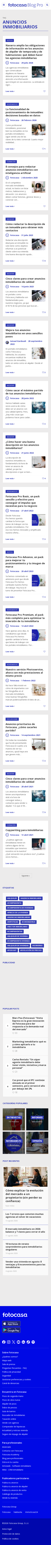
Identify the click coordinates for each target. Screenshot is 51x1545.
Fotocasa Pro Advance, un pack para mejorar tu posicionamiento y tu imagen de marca (25, 561)
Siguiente (25, 876)
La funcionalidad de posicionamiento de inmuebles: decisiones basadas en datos (24, 112)
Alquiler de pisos (9, 1403)
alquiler (13, 898)
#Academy (10, 219)
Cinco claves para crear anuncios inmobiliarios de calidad (25, 280)
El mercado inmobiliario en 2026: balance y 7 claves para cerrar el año (25, 1230)
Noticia (10, 40)
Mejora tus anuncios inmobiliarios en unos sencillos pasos (24, 333)
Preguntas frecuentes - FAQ (14, 1368)
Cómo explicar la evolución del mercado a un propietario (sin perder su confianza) (24, 1196)
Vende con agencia (10, 1422)
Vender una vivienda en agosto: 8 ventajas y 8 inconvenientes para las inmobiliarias (25, 1264)
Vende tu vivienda (10, 1498)
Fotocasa (14, 63)
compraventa (15, 903)
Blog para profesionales (12, 1458)
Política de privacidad (11, 1372)
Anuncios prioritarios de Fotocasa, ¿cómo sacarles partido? (21, 727)
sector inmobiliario (18, 927)
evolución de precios (31, 950)
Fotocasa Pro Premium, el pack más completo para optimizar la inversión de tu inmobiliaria (25, 618)
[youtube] (18, 1342)
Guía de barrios (9, 1411)
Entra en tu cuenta (10, 1462)
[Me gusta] (44, 91)
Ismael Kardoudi (18, 341)
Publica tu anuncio (10, 1482)
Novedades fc (12, 104)
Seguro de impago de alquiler (15, 1434)
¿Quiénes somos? (10, 1356)
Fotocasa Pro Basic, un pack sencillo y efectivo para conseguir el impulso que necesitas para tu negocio (23, 501)
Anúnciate (6, 1447)
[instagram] (8, 1342)
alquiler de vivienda (18, 936)
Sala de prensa (8, 1364)
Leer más (10, 91)
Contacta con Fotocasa (12, 1450)
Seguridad (6, 1375)
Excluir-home (12, 719)
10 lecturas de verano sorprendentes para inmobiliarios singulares (24, 1246)
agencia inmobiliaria (31, 898)
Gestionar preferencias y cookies (16, 1379)
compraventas (15, 931)
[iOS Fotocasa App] (11, 1323)
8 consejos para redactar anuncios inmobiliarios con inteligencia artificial (22, 170)
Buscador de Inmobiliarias (13, 1415)
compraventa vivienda (19, 941)
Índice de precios (9, 1407)
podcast (12, 950)
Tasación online (9, 1419)
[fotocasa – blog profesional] (25, 4)
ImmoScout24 (31, 1512)
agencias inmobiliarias (19, 917)
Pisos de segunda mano (12, 1396)
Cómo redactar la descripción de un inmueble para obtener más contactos (25, 227)
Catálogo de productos (12, 1494)
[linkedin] (23, 1342)
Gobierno (38, 945)
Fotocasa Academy (10, 1454)
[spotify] (33, 1342)
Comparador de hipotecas (13, 1426)
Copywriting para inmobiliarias (24, 830)
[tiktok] (28, 1342)
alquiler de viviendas (19, 945)
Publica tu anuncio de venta (14, 1490)
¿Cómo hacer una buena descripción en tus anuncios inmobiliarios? (22, 445)
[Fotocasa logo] (25, 1315)
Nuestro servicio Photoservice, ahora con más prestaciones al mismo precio (24, 672)
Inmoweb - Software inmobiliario (16, 1466)
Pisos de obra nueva (11, 1400)
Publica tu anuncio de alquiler (15, 1486)
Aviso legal (7, 1529)
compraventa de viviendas (21, 908)
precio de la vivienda (18, 912)
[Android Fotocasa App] (11, 1330)
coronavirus (29, 922)
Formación (11, 162)
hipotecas (13, 922)
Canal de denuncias (10, 1383)
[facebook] (3, 1342)
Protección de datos (11, 1534)
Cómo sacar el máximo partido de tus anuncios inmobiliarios (24, 392)
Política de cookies (10, 1538)
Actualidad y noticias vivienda (15, 1430)
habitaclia (18, 1512)
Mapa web (6, 1360)
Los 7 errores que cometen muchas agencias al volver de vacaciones (25, 1215)
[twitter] (13, 1342)
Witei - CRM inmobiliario (12, 1469)
